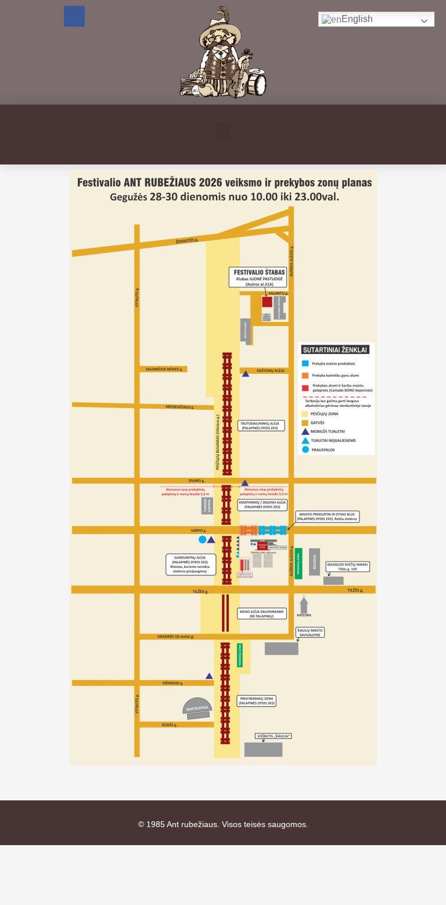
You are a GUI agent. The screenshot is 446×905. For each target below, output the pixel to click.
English (357, 19)
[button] (223, 131)
